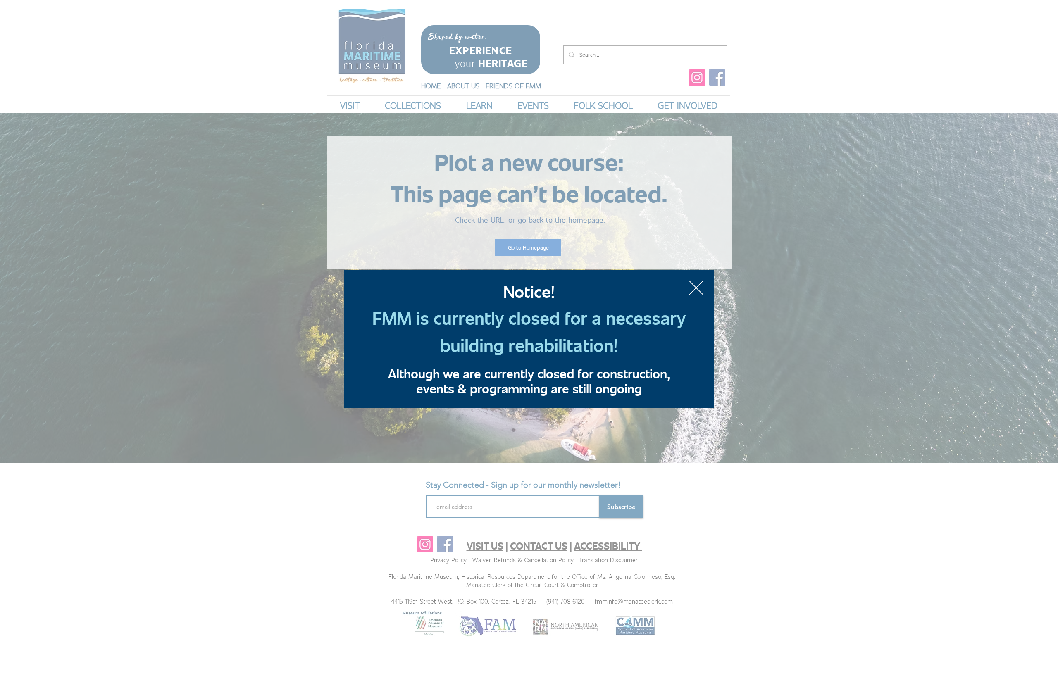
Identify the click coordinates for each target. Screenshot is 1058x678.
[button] (696, 288)
